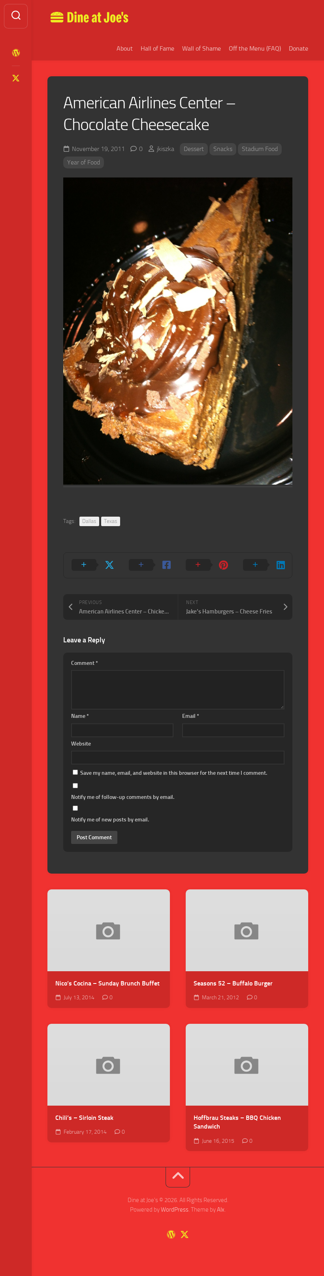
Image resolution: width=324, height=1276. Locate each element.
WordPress (174, 1209)
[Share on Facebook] (149, 565)
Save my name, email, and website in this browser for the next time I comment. (173, 773)
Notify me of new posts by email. (110, 819)
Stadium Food (260, 149)
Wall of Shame (201, 48)
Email (190, 716)
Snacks (222, 149)
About (125, 48)
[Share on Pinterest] (206, 565)
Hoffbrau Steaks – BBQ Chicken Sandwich (237, 1122)
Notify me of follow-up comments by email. (122, 797)
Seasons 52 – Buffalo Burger (233, 983)
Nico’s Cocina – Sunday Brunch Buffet (107, 983)
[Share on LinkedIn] (263, 565)
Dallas (89, 521)
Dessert (194, 149)
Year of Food (83, 162)
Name (80, 716)
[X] (16, 78)
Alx (220, 1209)
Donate (298, 48)
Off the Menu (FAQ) (255, 48)
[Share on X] (92, 565)
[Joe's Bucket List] (16, 53)
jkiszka (165, 149)
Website (81, 743)
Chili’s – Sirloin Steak (84, 1117)
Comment (84, 663)
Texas (110, 521)
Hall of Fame (157, 48)
